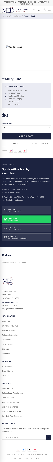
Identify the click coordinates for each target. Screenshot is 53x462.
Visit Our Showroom (10, 402)
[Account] (34, 9)
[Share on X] (20, 151)
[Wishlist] (39, 9)
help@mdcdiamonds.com (12, 200)
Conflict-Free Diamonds (12, 416)
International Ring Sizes (11, 411)
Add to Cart (26, 136)
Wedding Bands (15, 16)
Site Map (5, 349)
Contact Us (6, 340)
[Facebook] (23, 449)
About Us (6, 321)
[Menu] (49, 9)
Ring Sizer (6, 353)
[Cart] (44, 9)
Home (4, 16)
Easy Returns (7, 388)
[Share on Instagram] (11, 151)
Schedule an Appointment (12, 393)
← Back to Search (39, 144)
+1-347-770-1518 (9, 305)
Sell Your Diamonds (10, 407)
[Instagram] (18, 449)
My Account (7, 366)
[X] (29, 449)
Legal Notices (8, 344)
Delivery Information (10, 335)
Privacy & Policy (9, 330)
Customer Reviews (10, 326)
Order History (7, 371)
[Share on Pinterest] (24, 151)
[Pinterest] (35, 449)
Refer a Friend (8, 397)
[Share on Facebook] (15, 151)
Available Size (8, 123)
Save (15, 144)
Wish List (6, 375)
